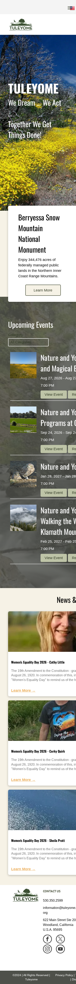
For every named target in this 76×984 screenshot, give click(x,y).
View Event (54, 395)
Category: (16, 335)
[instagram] (47, 949)
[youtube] (60, 949)
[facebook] (47, 940)
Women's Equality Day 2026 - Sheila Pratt (38, 840)
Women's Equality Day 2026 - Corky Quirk (38, 751)
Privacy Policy (64, 975)
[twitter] (60, 940)
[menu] (70, 8)
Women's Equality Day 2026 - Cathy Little (38, 662)
